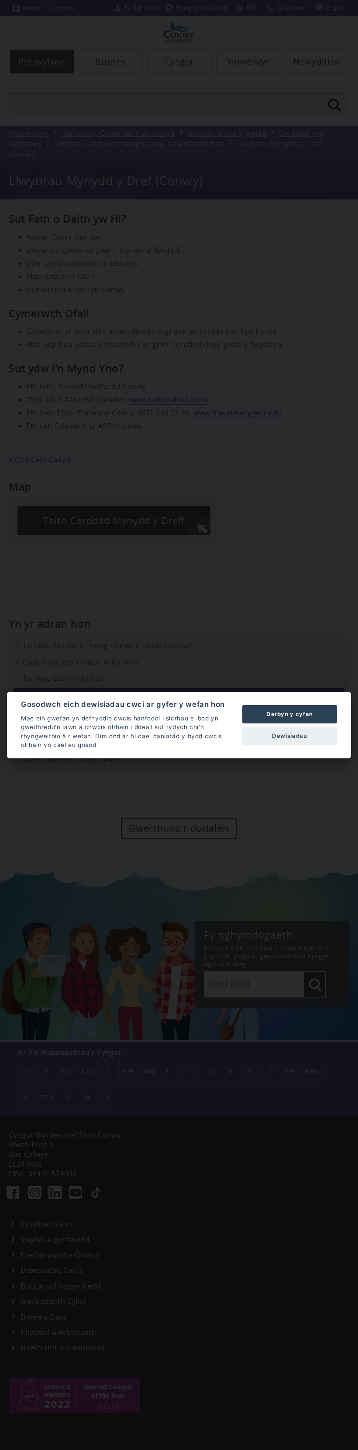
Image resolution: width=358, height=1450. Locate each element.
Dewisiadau (289, 735)
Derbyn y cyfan (289, 713)
